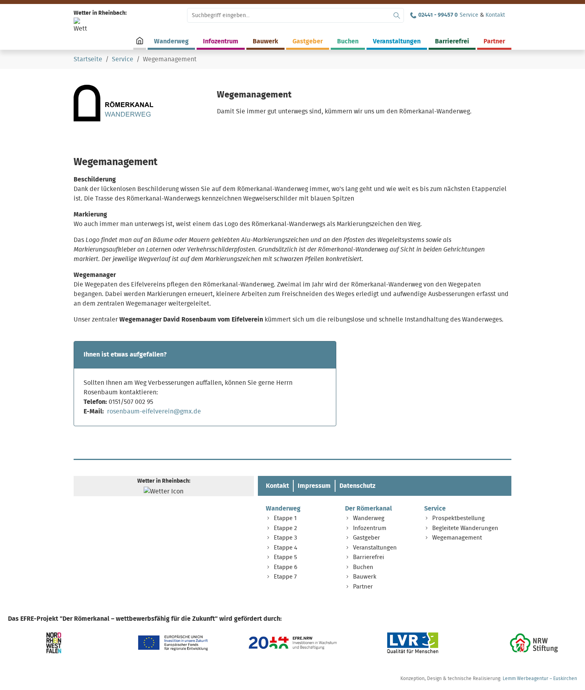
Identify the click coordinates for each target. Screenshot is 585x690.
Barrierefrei (368, 557)
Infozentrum (369, 528)
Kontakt (495, 15)
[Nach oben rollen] (567, 672)
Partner (363, 587)
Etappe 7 (285, 577)
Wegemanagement (457, 538)
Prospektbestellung (458, 518)
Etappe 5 (285, 557)
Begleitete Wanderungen (465, 528)
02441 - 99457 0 (438, 15)
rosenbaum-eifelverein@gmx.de (154, 411)
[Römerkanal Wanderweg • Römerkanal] (113, 103)
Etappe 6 (285, 567)
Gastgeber (366, 538)
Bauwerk (364, 577)
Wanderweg (283, 508)
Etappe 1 (285, 518)
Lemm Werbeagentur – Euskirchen (540, 678)
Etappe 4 (285, 548)
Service (469, 15)
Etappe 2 (285, 528)
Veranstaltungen (375, 548)
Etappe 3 (285, 538)
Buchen (363, 567)
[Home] (139, 40)
